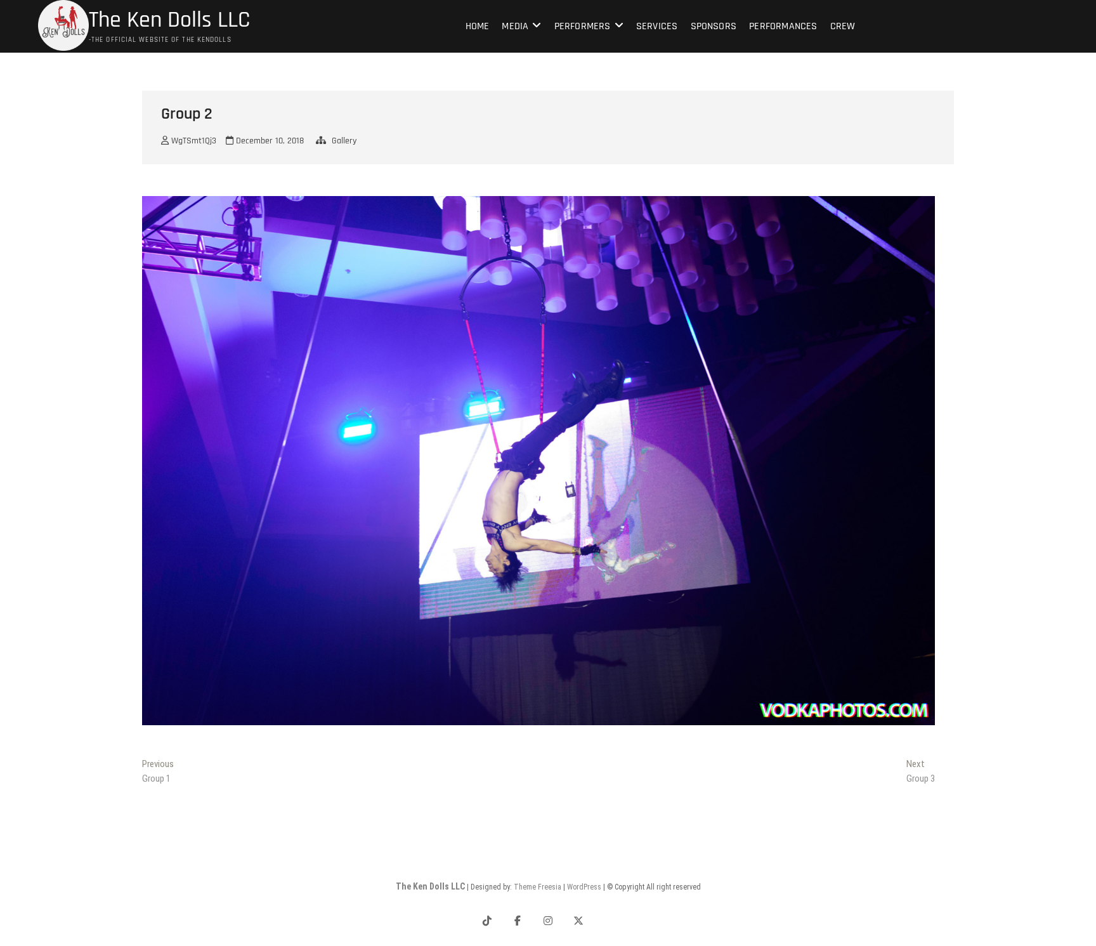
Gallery (344, 141)
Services (657, 26)
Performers (582, 26)
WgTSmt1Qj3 (192, 141)
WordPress (584, 887)
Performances (783, 26)
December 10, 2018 (268, 141)
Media (515, 26)
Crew (843, 26)
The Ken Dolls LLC (169, 20)
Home (478, 26)
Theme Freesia (537, 887)
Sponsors (714, 26)
